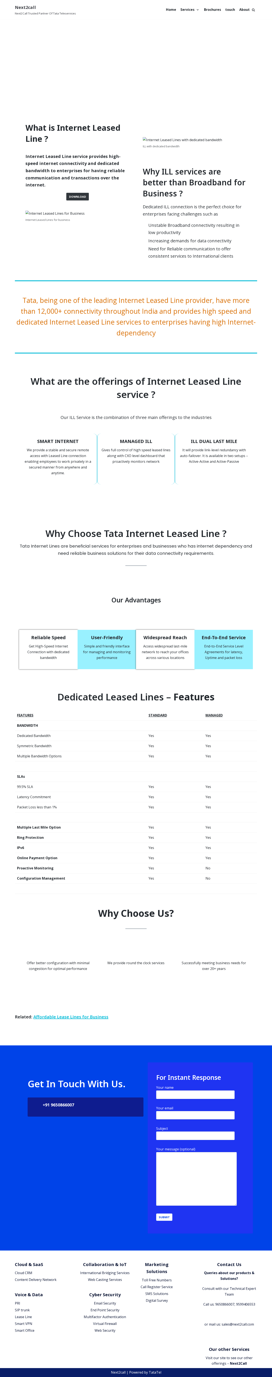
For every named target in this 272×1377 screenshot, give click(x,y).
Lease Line (23, 1317)
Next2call (118, 1372)
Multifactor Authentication (105, 1317)
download (77, 197)
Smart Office (24, 1330)
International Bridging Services (105, 1273)
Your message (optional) (175, 1149)
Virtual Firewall (105, 1323)
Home (171, 9)
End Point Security (105, 1310)
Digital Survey (157, 1300)
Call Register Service (157, 1287)
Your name (165, 1087)
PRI (17, 1303)
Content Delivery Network (36, 1279)
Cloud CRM (23, 1273)
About (244, 9)
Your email (164, 1108)
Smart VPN (23, 1323)
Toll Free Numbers (157, 1280)
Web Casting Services (105, 1279)
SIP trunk (22, 1310)
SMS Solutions (156, 1293)
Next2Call (238, 1363)
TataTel (155, 1372)
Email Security (105, 1303)
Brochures (212, 9)
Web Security (105, 1330)
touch (230, 9)
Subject (162, 1128)
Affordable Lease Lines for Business (70, 1017)
